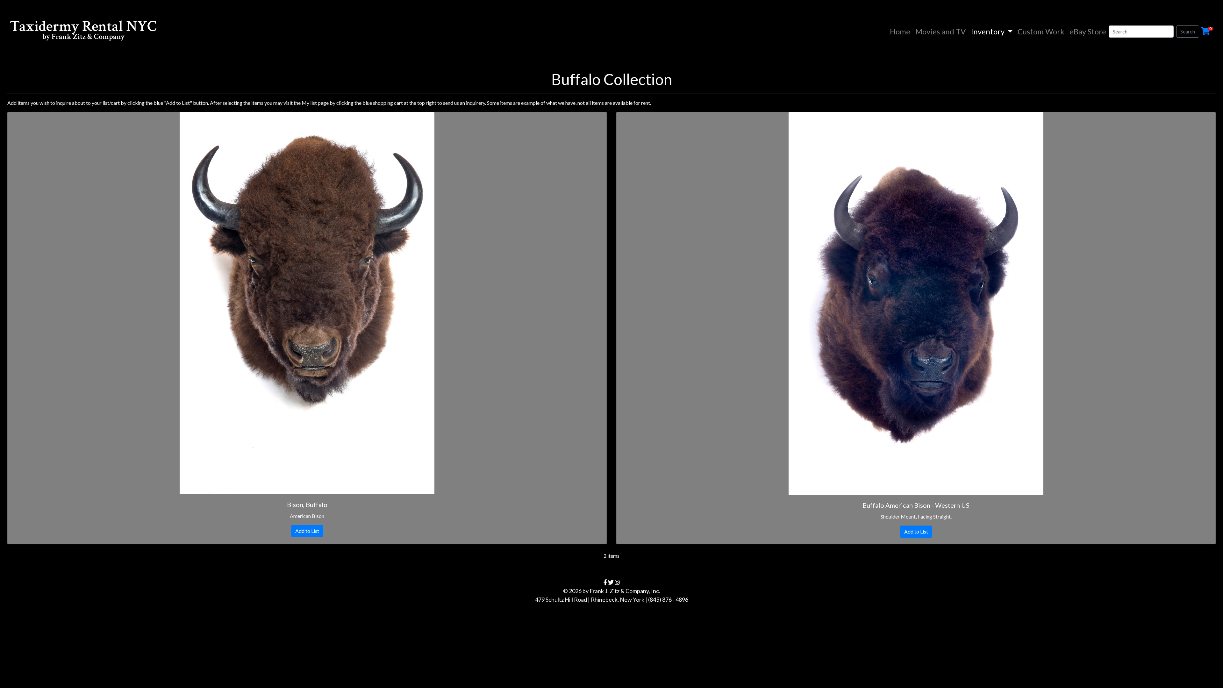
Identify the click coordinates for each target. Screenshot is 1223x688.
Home (901, 31)
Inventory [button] (988, 31)
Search (1187, 31)
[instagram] (617, 582)
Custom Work (1041, 31)
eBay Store (1087, 31)
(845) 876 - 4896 (668, 599)
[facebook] (605, 582)
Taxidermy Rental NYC (83, 31)
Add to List (307, 531)
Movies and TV (940, 31)
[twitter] (611, 582)
